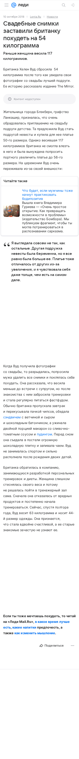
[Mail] (13, 5)
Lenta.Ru (35, 16)
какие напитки (24, 627)
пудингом (44, 434)
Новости (52, 16)
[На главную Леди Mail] (22, 5)
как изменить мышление (34, 633)
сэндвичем (12, 417)
